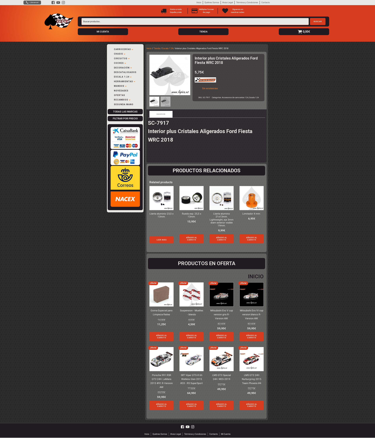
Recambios (121, 100)
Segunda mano (123, 104)
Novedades (121, 91)
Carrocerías (122, 49)
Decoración (122, 68)
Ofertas (119, 95)
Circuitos (120, 58)
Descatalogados (125, 72)
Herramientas (123, 81)
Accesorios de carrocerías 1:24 (235, 97)
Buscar (318, 21)
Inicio (199, 2)
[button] (186, 58)
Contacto (265, 2)
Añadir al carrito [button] (191, 239)
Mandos (119, 86)
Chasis (118, 54)
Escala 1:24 (121, 77)
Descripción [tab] (161, 114)
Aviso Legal (227, 2)
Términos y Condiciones (247, 2)
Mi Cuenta (225, 434)
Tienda (157, 48)
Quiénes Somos (211, 2)
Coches (119, 63)
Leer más (162, 240)
